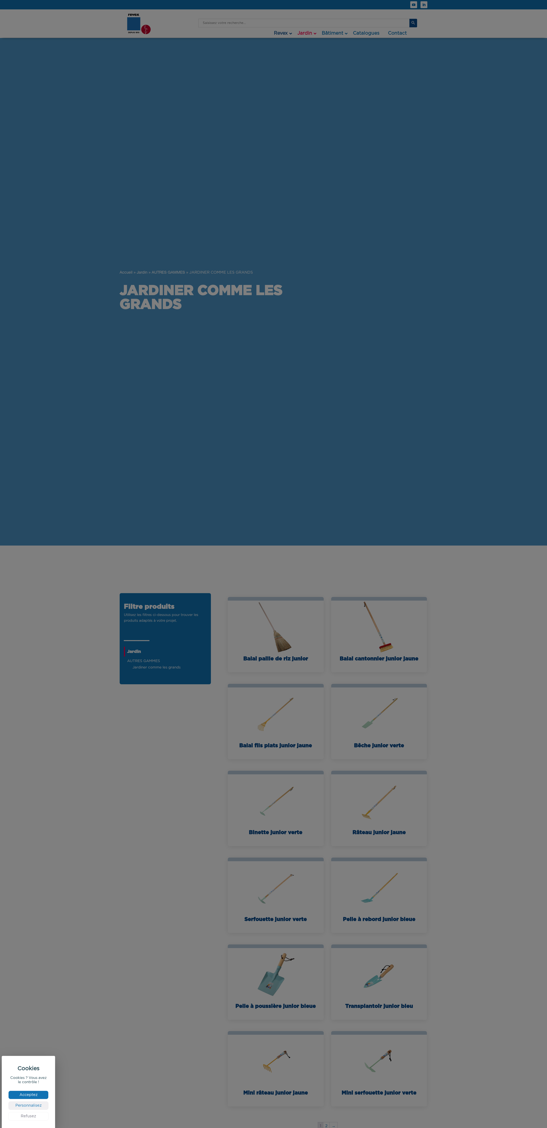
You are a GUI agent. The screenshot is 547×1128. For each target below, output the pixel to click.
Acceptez (28, 1095)
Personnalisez (28, 1106)
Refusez (28, 1116)
